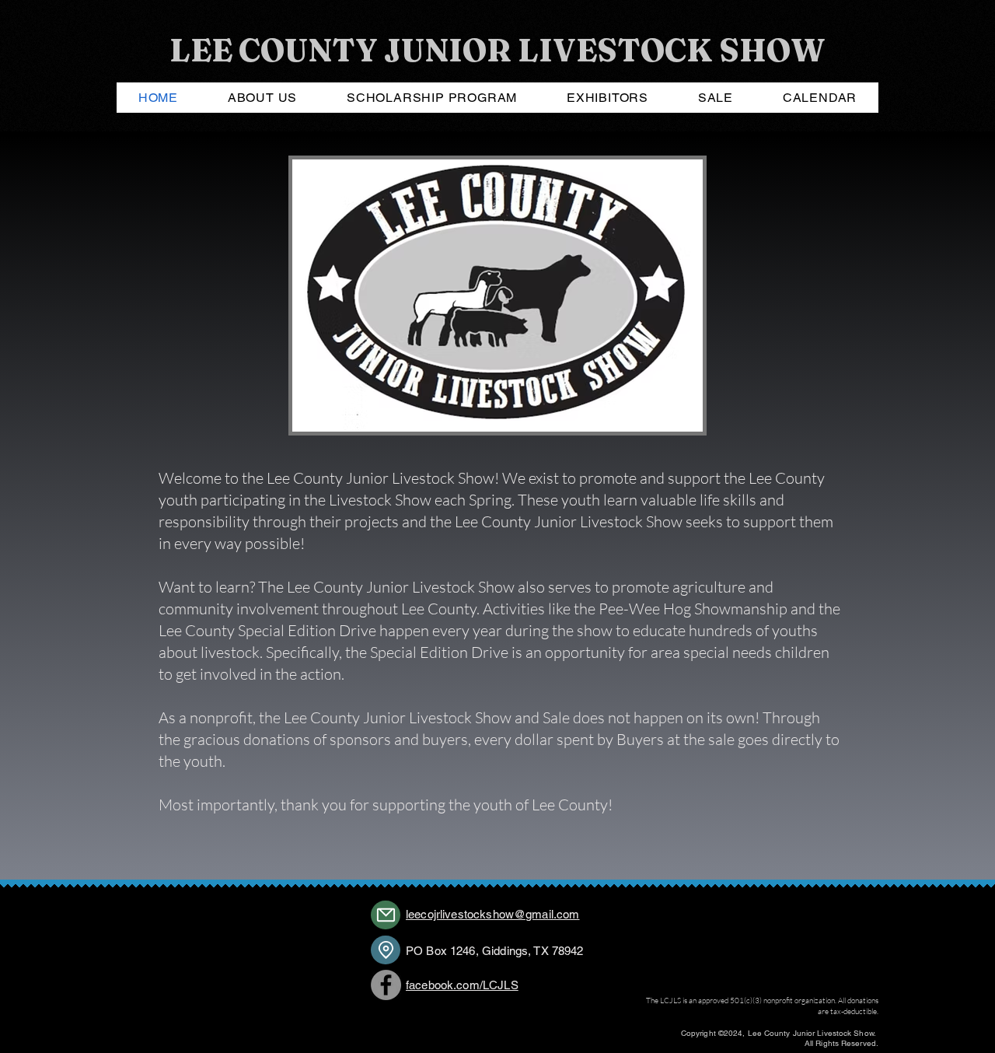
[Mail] (385, 915)
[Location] (385, 950)
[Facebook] (386, 985)
